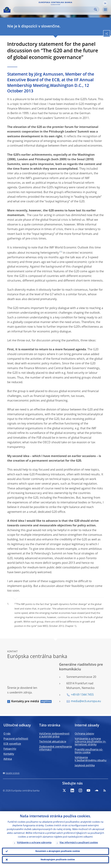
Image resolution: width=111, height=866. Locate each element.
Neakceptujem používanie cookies (58, 860)
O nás (7, 733)
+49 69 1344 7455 (82, 694)
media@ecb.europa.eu (86, 701)
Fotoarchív (9, 749)
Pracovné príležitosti (15, 739)
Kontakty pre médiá (25, 701)
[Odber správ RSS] (104, 790)
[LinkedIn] (72, 790)
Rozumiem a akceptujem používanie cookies (57, 851)
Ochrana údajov (84, 733)
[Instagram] (80, 790)
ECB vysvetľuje (12, 744)
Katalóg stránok (13, 773)
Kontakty (8, 754)
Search (95, 9)
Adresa (7, 759)
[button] (105, 3)
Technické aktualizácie (52, 741)
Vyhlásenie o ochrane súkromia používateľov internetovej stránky (90, 742)
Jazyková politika (85, 765)
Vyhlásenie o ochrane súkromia (34, 843)
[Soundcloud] (96, 790)
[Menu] (105, 10)
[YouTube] (88, 790)
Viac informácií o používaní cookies (79, 843)
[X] (64, 790)
